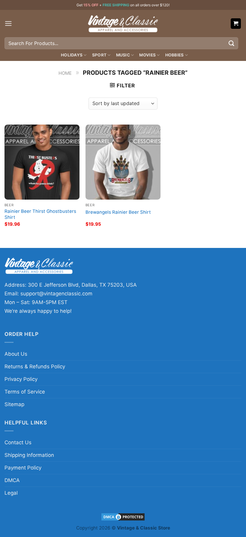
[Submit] (232, 43)
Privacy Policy (21, 379)
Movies (147, 55)
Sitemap (14, 404)
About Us (15, 354)
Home (65, 73)
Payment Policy (22, 468)
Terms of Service (24, 392)
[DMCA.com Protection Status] (123, 516)
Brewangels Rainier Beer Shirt (118, 212)
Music (123, 55)
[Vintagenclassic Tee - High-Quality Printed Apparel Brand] (123, 23)
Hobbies (174, 55)
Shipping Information (29, 455)
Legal (11, 493)
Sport (99, 55)
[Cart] (236, 23)
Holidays (71, 55)
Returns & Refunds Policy (34, 367)
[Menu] (8, 23)
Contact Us (18, 442)
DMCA (12, 480)
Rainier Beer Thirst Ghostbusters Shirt (40, 214)
